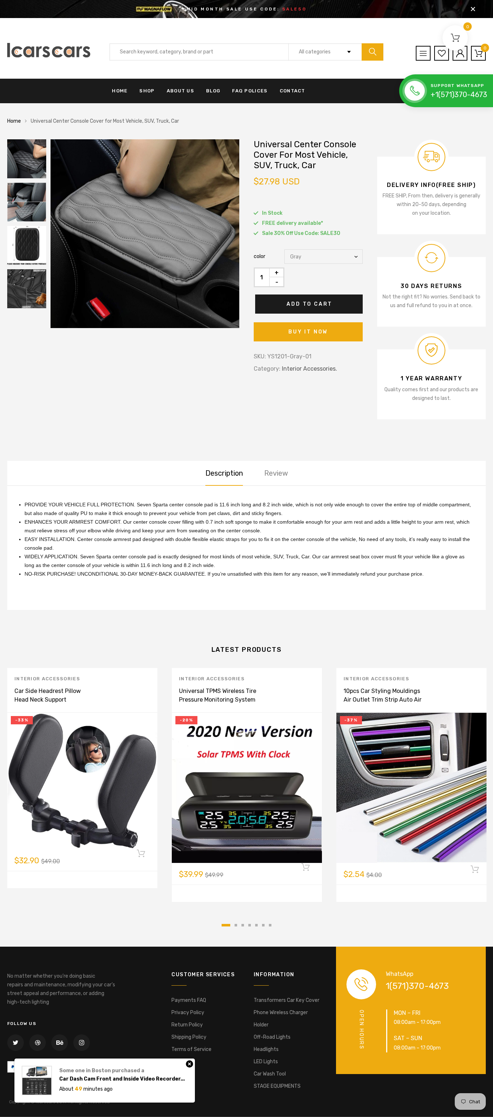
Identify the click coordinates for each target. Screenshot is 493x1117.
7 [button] (270, 925)
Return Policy (187, 1025)
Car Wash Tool (270, 1074)
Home (14, 121)
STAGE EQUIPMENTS (277, 1086)
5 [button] (256, 925)
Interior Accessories (47, 678)
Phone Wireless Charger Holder (281, 1018)
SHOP (146, 90)
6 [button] (263, 925)
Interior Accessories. (309, 368)
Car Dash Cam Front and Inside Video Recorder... (122, 1079)
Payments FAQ (188, 1000)
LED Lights (266, 1062)
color (259, 256)
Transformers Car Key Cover (286, 1000)
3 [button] (242, 925)
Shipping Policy (188, 1037)
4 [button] (249, 925)
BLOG (213, 90)
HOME (119, 90)
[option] (145, 233)
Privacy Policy (187, 1012)
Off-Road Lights (272, 1037)
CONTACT (292, 90)
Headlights (266, 1049)
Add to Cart (309, 304)
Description (224, 473)
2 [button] (236, 925)
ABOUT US (180, 90)
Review (276, 473)
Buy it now (308, 332)
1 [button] (226, 925)
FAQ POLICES (249, 90)
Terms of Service (191, 1049)
